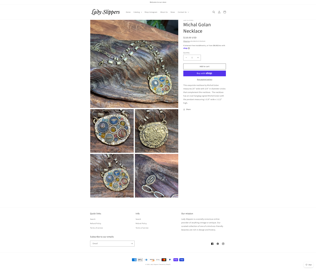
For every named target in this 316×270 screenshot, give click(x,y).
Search (93, 219)
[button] (137, 12)
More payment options (204, 79)
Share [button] (188, 109)
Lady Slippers (154, 264)
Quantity (186, 53)
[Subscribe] (131, 243)
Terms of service (96, 228)
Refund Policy (95, 223)
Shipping (186, 41)
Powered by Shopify (165, 264)
